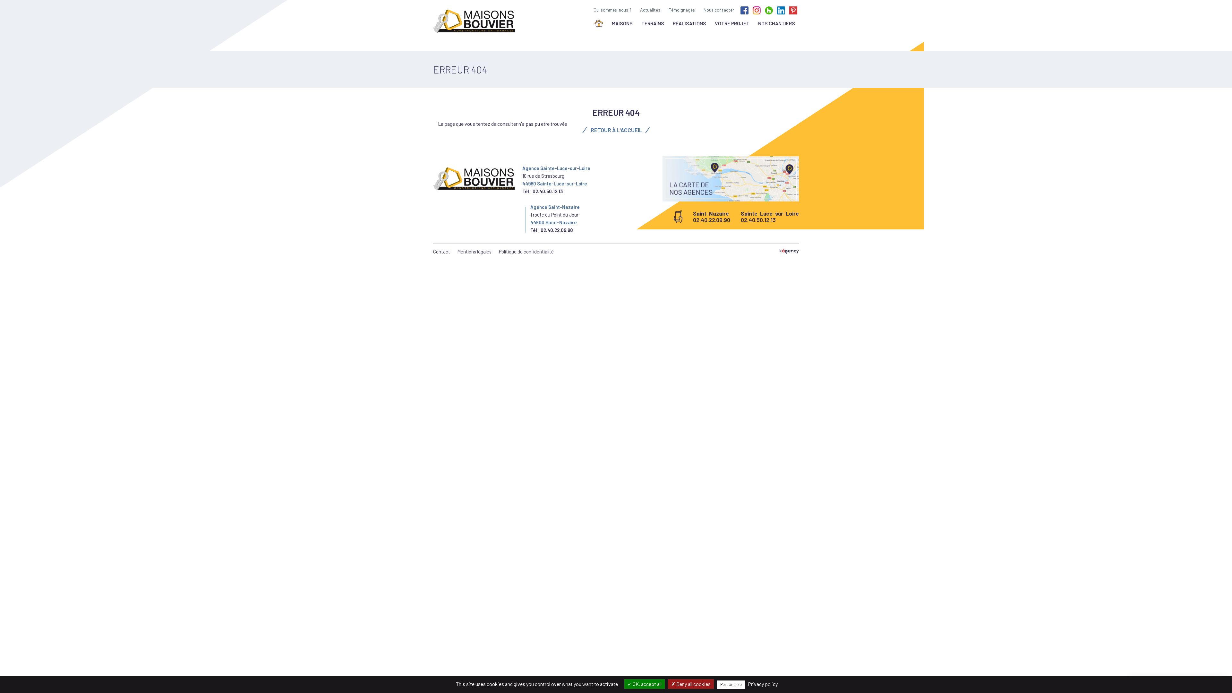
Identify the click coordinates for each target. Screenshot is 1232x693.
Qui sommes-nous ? (612, 10)
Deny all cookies (693, 684)
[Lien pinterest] (793, 10)
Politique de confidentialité (526, 251)
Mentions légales (475, 251)
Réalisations (689, 23)
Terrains (652, 23)
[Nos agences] (731, 178)
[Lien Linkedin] (781, 10)
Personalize (731, 684)
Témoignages (682, 10)
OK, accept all (647, 684)
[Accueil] (599, 23)
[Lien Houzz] (768, 10)
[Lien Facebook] (744, 10)
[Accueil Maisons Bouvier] (475, 21)
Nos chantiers (776, 23)
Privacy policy (763, 684)
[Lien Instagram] (756, 10)
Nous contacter (719, 10)
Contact (441, 251)
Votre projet (732, 23)
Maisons (622, 23)
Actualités (650, 10)
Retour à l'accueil (616, 130)
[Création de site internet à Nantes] (789, 252)
